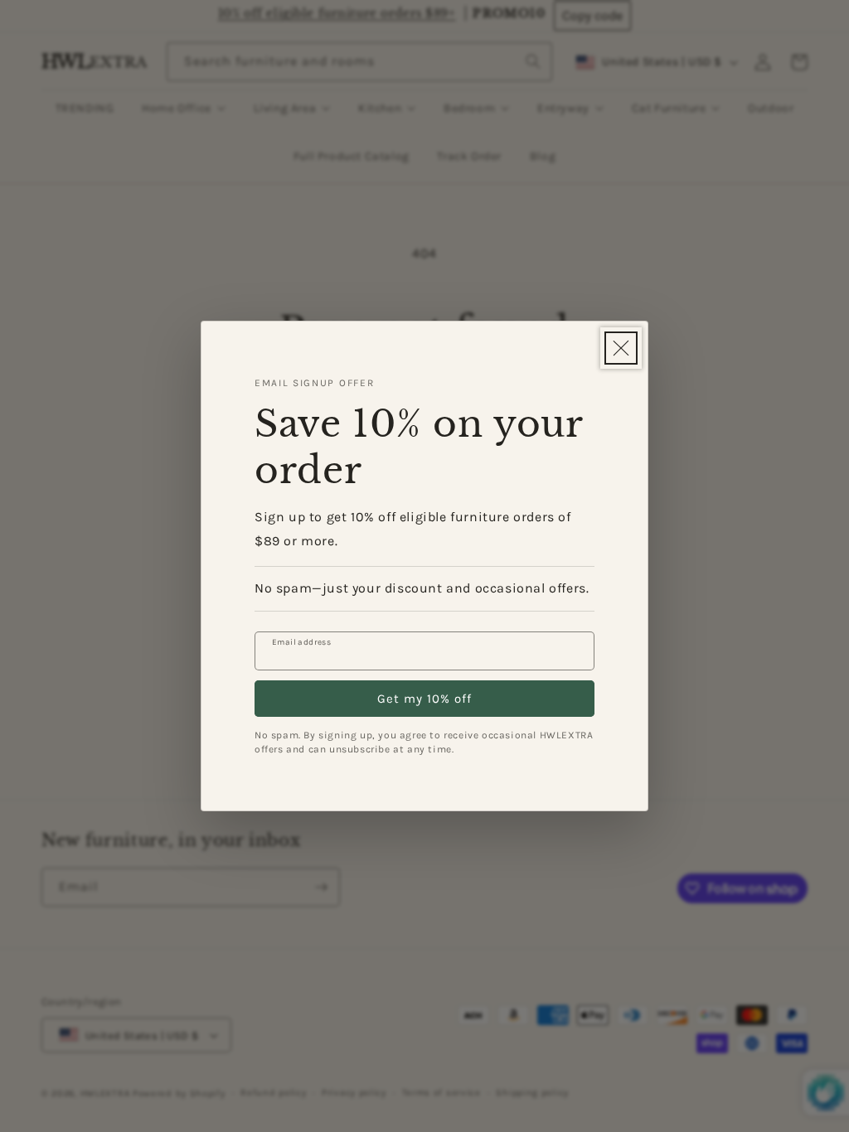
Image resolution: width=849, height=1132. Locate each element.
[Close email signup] (621, 348)
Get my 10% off (424, 698)
